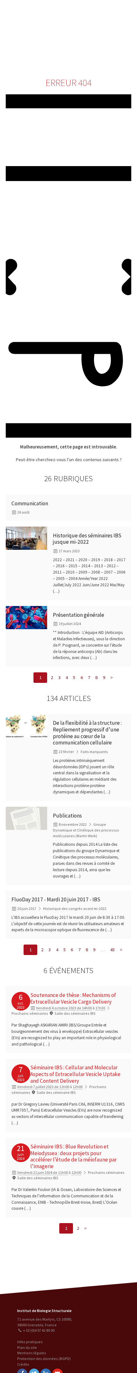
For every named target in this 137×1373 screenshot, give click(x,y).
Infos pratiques (30, 1341)
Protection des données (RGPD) (44, 1358)
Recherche (116, 12)
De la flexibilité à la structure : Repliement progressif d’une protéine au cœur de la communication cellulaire (87, 732)
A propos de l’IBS (87, 12)
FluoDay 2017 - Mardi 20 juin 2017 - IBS (55, 899)
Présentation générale (78, 614)
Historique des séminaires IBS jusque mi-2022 (87, 539)
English (38, 35)
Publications (67, 815)
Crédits (23, 1364)
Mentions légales (31, 1352)
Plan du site (27, 1347)
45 (112, 949)
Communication (99, 37)
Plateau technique (99, 24)
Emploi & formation (99, 50)
